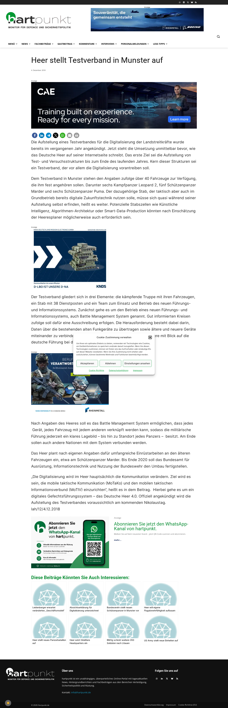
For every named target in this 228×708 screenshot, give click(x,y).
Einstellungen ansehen (137, 363)
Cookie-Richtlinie (96, 370)
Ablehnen (110, 363)
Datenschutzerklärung (118, 370)
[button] (150, 337)
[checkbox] (8, 703)
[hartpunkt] (38, 20)
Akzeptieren (87, 363)
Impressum (137, 370)
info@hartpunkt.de (81, 692)
